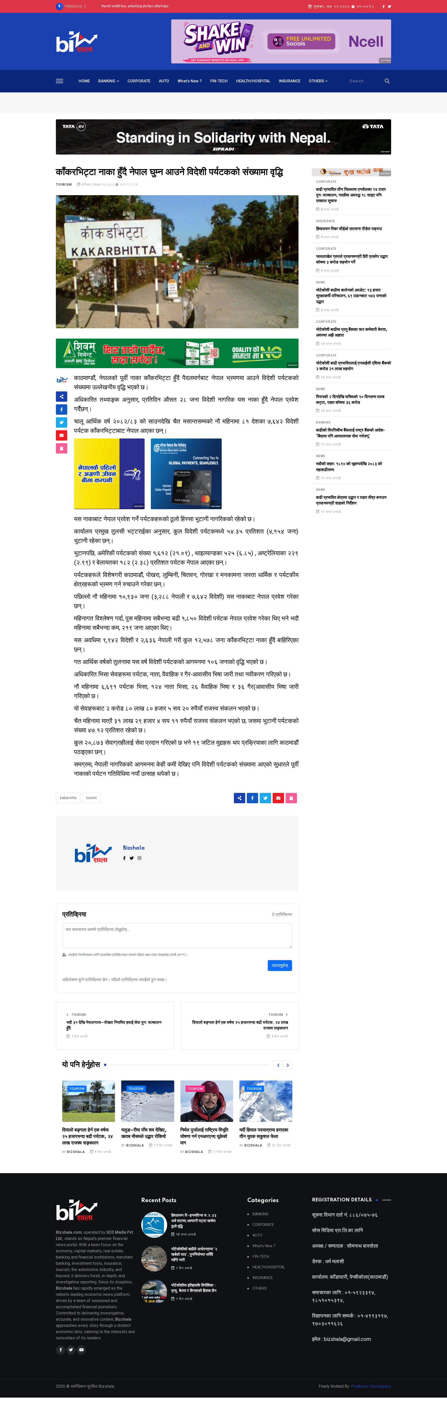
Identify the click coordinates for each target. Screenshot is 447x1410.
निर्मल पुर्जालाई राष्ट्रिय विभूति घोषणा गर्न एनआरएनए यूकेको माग (145, 1137)
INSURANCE (289, 81)
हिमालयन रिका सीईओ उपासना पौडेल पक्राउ (349, 229)
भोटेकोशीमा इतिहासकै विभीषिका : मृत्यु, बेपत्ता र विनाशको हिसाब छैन (135, 6)
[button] (278, 1065)
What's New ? (190, 81)
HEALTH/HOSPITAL (253, 81)
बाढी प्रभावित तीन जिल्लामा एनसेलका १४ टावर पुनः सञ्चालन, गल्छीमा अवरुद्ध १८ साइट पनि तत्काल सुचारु (351, 195)
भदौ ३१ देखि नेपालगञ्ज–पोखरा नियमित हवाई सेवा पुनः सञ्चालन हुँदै (113, 1025)
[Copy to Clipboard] (61, 448)
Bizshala (134, 848)
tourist (91, 798)
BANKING (106, 81)
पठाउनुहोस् (280, 965)
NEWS (320, 282)
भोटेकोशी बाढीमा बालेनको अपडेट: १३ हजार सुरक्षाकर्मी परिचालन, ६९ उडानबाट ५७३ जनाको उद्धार (351, 296)
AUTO (164, 81)
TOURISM (64, 184)
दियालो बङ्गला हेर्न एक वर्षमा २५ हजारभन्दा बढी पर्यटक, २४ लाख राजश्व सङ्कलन (240, 1025)
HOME (84, 81)
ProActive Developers (371, 1386)
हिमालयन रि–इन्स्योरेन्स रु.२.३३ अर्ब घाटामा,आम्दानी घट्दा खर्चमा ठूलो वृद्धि (194, 1221)
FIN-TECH (219, 81)
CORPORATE (139, 81)
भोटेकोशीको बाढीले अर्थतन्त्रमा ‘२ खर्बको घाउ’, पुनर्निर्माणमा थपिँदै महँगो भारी (194, 1254)
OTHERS (316, 81)
